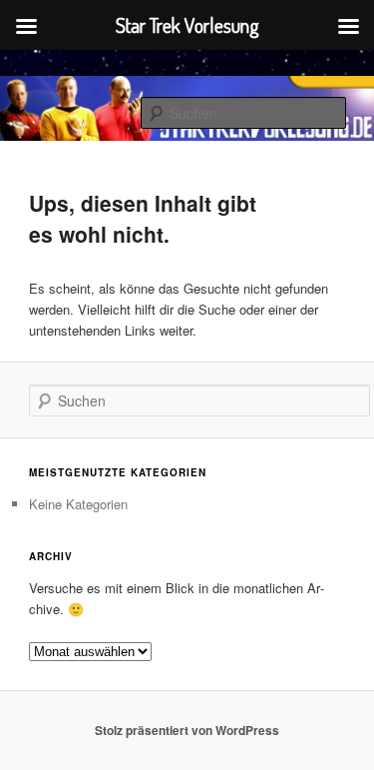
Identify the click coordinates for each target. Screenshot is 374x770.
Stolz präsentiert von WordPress (187, 730)
